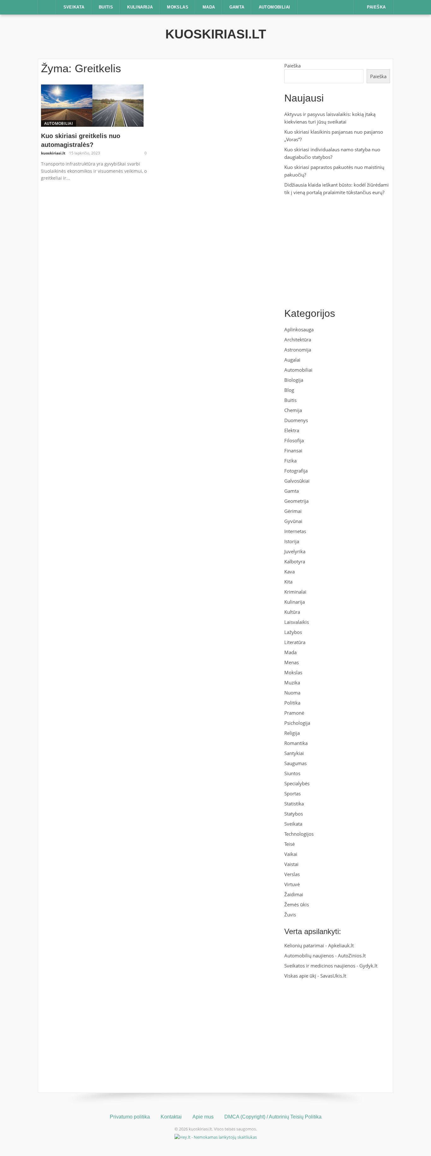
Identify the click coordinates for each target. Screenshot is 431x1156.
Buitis (106, 7)
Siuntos (292, 773)
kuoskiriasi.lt (215, 34)
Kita (288, 581)
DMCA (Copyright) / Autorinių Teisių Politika (273, 1116)
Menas (291, 662)
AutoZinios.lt (352, 955)
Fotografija (296, 471)
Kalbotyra (294, 561)
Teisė (289, 844)
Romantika (296, 743)
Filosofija (294, 440)
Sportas (292, 793)
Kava (289, 571)
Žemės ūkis (296, 904)
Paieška (292, 65)
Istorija (291, 541)
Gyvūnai (293, 521)
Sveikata (74, 7)
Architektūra (297, 339)
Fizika (290, 460)
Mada (209, 7)
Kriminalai (295, 592)
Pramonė (294, 713)
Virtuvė (292, 884)
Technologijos (299, 834)
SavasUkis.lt (333, 976)
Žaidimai (293, 894)
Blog (289, 390)
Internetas (295, 531)
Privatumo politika (130, 1116)
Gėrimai (293, 511)
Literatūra (294, 642)
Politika (292, 703)
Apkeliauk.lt (341, 945)
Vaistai (291, 864)
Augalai (292, 360)
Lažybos (293, 632)
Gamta (237, 7)
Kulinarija (140, 7)
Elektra (291, 430)
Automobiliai (274, 7)
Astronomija (297, 349)
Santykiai (294, 753)
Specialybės (297, 783)
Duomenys (296, 420)
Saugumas (295, 763)
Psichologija (297, 723)
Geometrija (296, 501)
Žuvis (290, 914)
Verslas (292, 874)
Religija (292, 733)
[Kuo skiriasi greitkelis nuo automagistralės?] (92, 105)
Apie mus (203, 1116)
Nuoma (292, 692)
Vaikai (290, 854)
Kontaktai (171, 1116)
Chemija (293, 410)
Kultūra (292, 612)
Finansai (293, 450)
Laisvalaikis (296, 622)
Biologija (293, 380)
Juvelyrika (294, 551)
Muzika (292, 682)
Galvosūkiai (297, 481)
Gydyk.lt (368, 965)
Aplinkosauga (299, 329)
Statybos (293, 813)
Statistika (294, 803)
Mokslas (177, 7)
